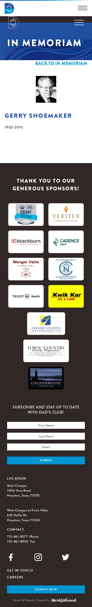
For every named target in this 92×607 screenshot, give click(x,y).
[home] (13, 22)
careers (15, 577)
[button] (79, 22)
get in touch (20, 570)
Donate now (46, 589)
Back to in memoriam (61, 63)
